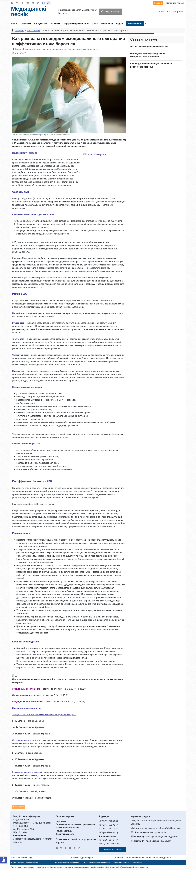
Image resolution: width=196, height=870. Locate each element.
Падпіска (158, 3)
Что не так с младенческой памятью (149, 46)
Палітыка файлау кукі (22, 857)
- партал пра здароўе (149, 832)
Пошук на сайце (111, 11)
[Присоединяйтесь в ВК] (17, 3)
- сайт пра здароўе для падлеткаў (156, 836)
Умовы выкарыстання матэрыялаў (127, 862)
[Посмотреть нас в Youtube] (28, 3)
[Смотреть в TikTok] (38, 3)
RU (43, 3)
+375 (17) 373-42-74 (108, 825)
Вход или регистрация (172, 11)
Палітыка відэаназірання (82, 857)
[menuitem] (15, 23)
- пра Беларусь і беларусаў (152, 841)
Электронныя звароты (67, 827)
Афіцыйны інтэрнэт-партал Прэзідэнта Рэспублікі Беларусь (156, 822)
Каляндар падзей (175, 3)
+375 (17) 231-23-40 (108, 828)
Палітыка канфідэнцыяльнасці (97, 862)
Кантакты (61, 821)
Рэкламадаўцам (64, 831)
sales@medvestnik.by (109, 843)
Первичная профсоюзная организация (75, 824)
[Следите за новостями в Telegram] (33, 3)
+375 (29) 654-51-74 (108, 840)
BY (48, 3)
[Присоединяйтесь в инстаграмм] (12, 3)
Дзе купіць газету (65, 834)
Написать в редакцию (112, 849)
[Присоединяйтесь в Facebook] (22, 3)
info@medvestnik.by (108, 832)
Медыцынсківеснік (28, 11)
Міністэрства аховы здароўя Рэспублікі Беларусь (156, 828)
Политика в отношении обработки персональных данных (142, 857)
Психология (18, 807)
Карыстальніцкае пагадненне (67, 862)
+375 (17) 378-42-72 (108, 821)
